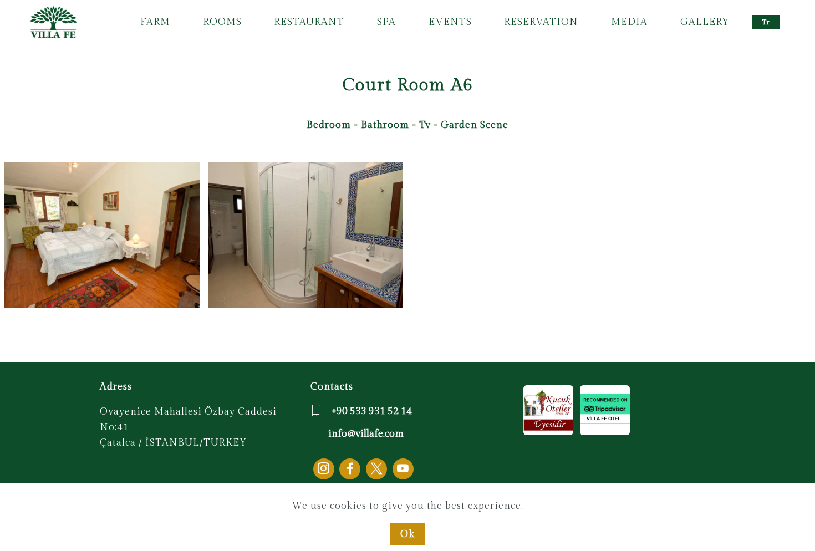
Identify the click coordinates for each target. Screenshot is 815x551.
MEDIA (629, 22)
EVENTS (450, 22)
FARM (155, 22)
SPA (386, 22)
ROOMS (222, 22)
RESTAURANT (309, 22)
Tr (766, 22)
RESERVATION (541, 22)
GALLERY (704, 22)
